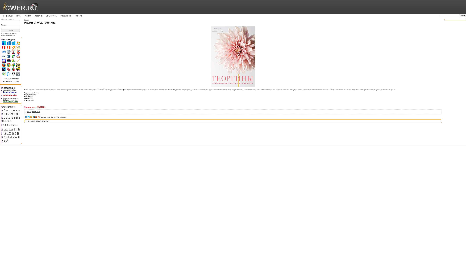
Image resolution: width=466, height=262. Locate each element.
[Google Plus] (36, 117)
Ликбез (26, 20)
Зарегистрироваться (8, 35)
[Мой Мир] (33, 117)
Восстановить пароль (8, 33)
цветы (43, 117)
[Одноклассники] (31, 117)
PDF (48, 117)
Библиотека (51, 16)
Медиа (28, 16)
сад (52, 117)
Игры (18, 16)
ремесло (63, 117)
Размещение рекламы (11, 98)
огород (56, 117)
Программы (7, 16)
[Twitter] (28, 117)
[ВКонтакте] (26, 117)
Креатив (38, 16)
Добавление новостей (10, 100)
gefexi (30, 121)
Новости (78, 16)
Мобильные (65, 16)
